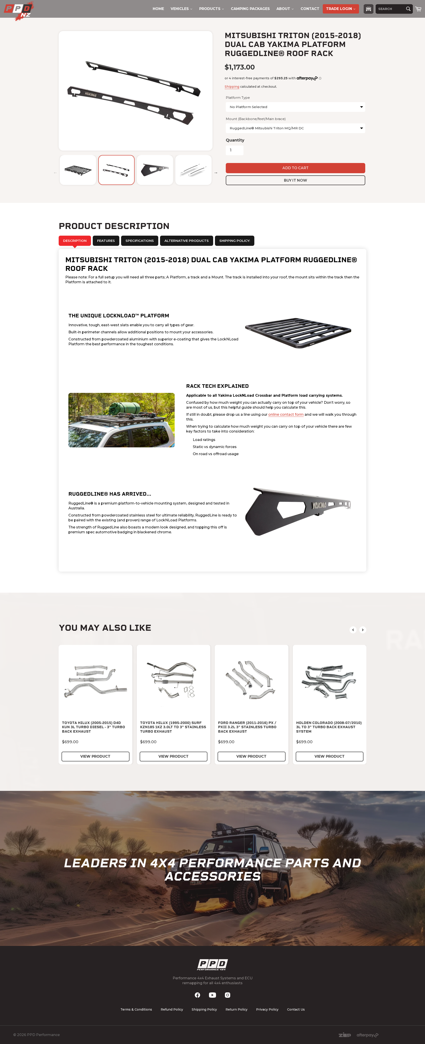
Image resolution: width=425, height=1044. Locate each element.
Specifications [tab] (140, 241)
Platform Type (238, 97)
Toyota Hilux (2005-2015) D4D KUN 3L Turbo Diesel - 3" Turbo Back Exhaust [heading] (93, 727)
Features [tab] (106, 241)
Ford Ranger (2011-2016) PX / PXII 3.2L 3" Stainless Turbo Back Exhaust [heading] (247, 727)
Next (216, 172)
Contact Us (296, 1009)
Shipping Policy (204, 1009)
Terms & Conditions (136, 1009)
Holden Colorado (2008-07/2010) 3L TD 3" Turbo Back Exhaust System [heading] (329, 727)
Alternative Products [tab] (186, 241)
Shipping (232, 87)
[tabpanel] (212, 410)
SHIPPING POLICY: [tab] (234, 241)
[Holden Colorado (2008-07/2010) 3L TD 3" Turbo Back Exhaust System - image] (329, 681)
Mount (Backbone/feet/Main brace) (256, 119)
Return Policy (236, 1009)
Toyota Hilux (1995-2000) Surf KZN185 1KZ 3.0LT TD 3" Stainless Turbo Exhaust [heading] (173, 727)
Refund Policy (172, 1009)
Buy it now (295, 180)
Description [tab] (75, 241)
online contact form (286, 414)
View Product (95, 756)
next (362, 629)
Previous (55, 172)
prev (353, 629)
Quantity (235, 140)
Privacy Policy (267, 1009)
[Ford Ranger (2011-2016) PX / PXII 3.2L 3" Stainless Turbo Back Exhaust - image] (251, 681)
